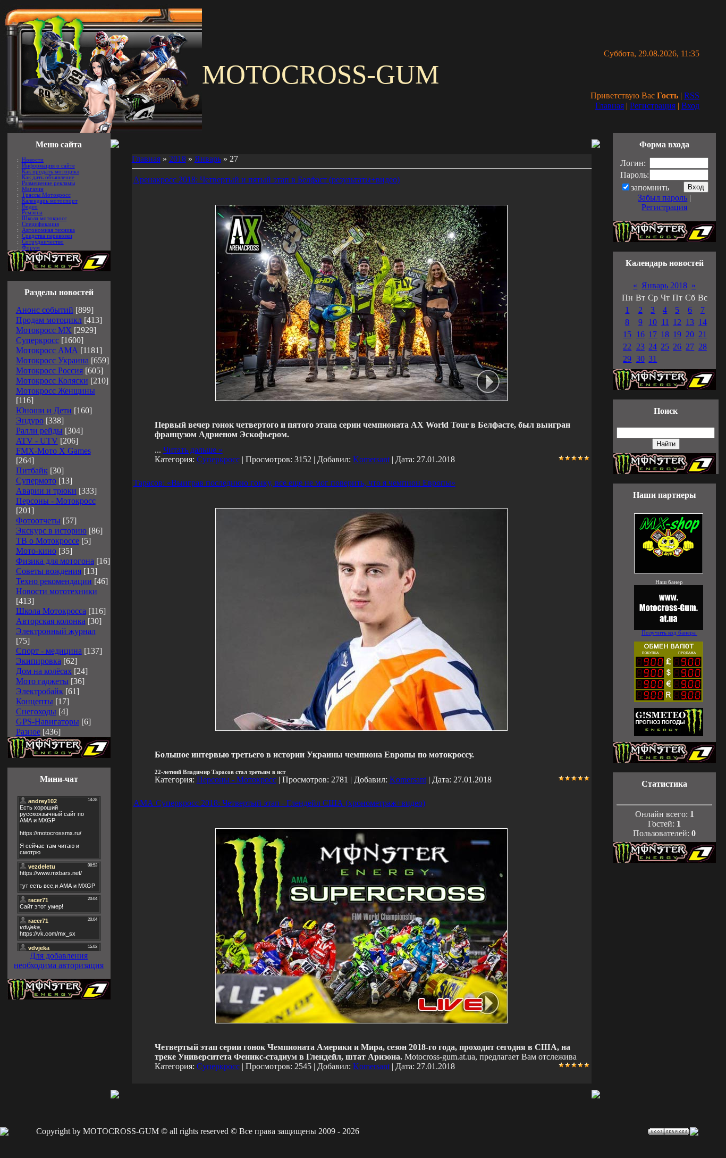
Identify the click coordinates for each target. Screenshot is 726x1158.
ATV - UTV (37, 440)
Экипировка (38, 660)
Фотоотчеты (38, 520)
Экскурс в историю (51, 530)
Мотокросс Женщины (55, 390)
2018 (177, 158)
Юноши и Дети (44, 410)
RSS (691, 95)
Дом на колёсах (44, 671)
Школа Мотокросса (51, 610)
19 (677, 334)
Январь (208, 158)
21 (702, 334)
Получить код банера (669, 633)
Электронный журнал (56, 631)
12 (677, 322)
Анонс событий (44, 309)
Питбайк (32, 470)
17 (652, 334)
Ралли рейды (39, 430)
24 (652, 346)
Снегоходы (36, 711)
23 (640, 346)
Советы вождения (48, 571)
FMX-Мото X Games (53, 450)
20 (690, 334)
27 (690, 346)
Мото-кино (36, 550)
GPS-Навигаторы (47, 721)
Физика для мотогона (55, 560)
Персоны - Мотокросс (56, 500)
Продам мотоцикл (49, 319)
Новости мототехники (56, 591)
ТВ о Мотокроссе (47, 540)
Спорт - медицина (49, 650)
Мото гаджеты (42, 681)
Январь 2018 (664, 285)
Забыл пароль (662, 197)
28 (702, 346)
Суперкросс (37, 340)
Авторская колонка (51, 621)
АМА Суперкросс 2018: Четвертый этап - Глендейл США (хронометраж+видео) (279, 802)
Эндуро (30, 420)
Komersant (371, 459)
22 (627, 346)
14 (702, 322)
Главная (609, 105)
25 (665, 346)
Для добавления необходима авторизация (59, 960)
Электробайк (39, 691)
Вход (690, 105)
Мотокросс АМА (47, 350)
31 (652, 358)
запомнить (650, 187)
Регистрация (653, 105)
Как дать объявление (48, 177)
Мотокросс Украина (52, 360)
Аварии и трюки (46, 490)
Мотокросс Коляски (52, 380)
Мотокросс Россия (49, 370)
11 (665, 322)
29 (627, 358)
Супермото (36, 480)
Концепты (34, 701)
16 (640, 334)
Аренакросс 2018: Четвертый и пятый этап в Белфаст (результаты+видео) (266, 179)
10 (652, 322)
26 (677, 346)
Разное (28, 731)
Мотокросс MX (44, 330)
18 (665, 334)
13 (690, 322)
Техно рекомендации (54, 581)
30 (640, 358)
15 (627, 334)
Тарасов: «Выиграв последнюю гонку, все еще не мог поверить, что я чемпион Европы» (294, 482)
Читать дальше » (193, 449)
